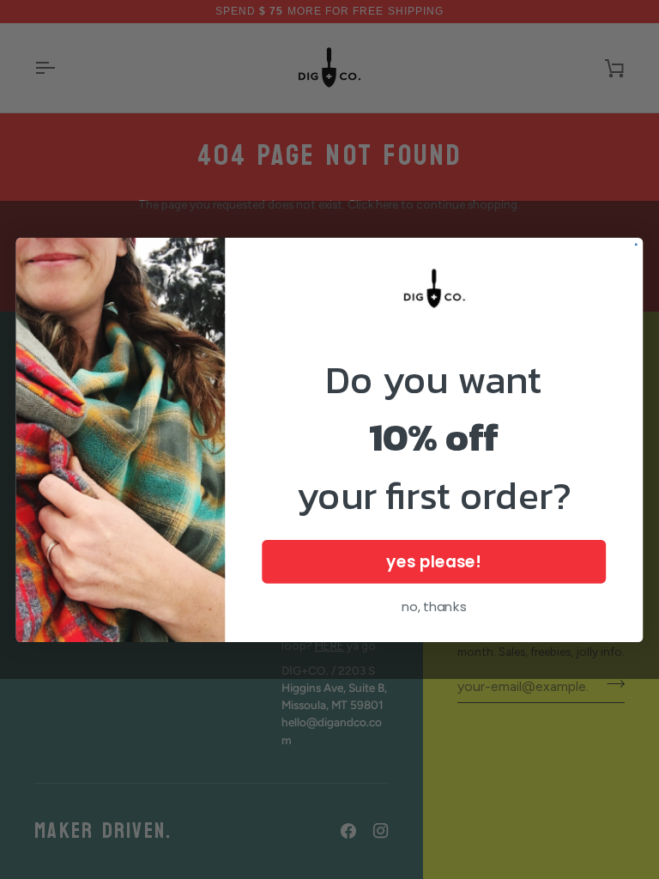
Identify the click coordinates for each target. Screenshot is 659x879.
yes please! (433, 561)
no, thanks (434, 606)
